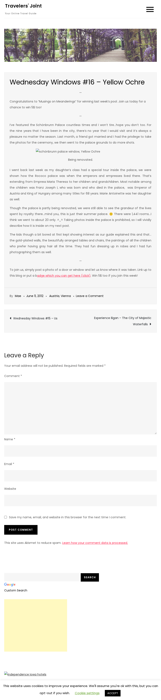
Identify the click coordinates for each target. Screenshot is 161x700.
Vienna (66, 296)
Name (9, 439)
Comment (13, 376)
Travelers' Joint (23, 6)
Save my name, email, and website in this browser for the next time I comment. (67, 517)
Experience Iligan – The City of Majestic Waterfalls (122, 321)
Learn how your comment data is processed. (95, 543)
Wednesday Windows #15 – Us (35, 318)
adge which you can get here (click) (64, 276)
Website (10, 489)
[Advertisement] (35, 625)
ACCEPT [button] (112, 693)
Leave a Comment (90, 296)
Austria (54, 296)
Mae (18, 296)
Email (9, 464)
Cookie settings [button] (87, 693)
